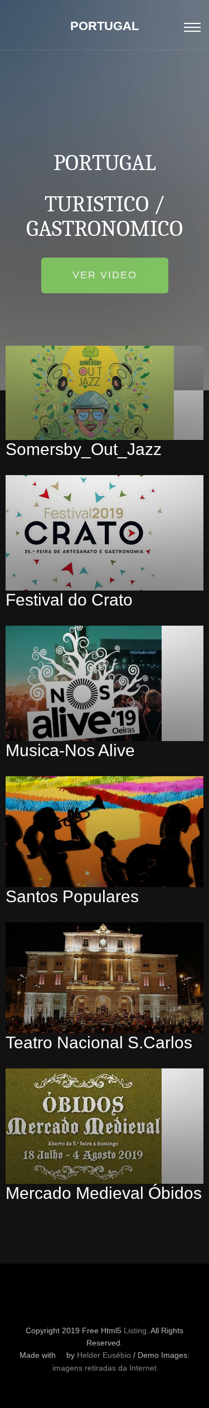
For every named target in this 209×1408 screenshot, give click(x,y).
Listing (135, 1330)
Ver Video (104, 274)
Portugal (104, 26)
